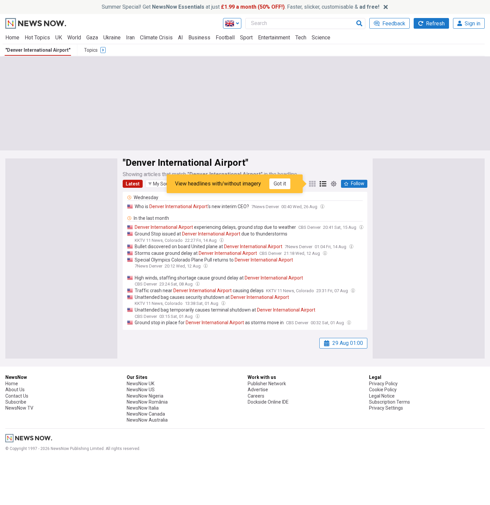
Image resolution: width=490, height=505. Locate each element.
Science (321, 37)
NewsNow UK (140, 383)
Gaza (92, 37)
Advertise (258, 389)
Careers (256, 396)
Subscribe (15, 402)
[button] (163, 184)
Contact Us (16, 396)
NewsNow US (141, 389)
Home (12, 37)
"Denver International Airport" (37, 50)
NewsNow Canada (146, 414)
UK (58, 37)
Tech (300, 37)
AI (180, 37)
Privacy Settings (386, 408)
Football (225, 37)
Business (199, 37)
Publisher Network (267, 383)
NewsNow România (147, 402)
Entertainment (274, 37)
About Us (15, 389)
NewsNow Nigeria (145, 396)
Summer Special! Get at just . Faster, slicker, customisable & (240, 7)
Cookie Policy (383, 389)
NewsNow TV (19, 408)
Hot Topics (37, 37)
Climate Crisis (156, 37)
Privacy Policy (383, 383)
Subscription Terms (389, 402)
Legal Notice (382, 396)
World (74, 37)
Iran (130, 37)
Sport (246, 37)
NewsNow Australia (147, 420)
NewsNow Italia (143, 408)
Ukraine (112, 37)
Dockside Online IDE (268, 402)
